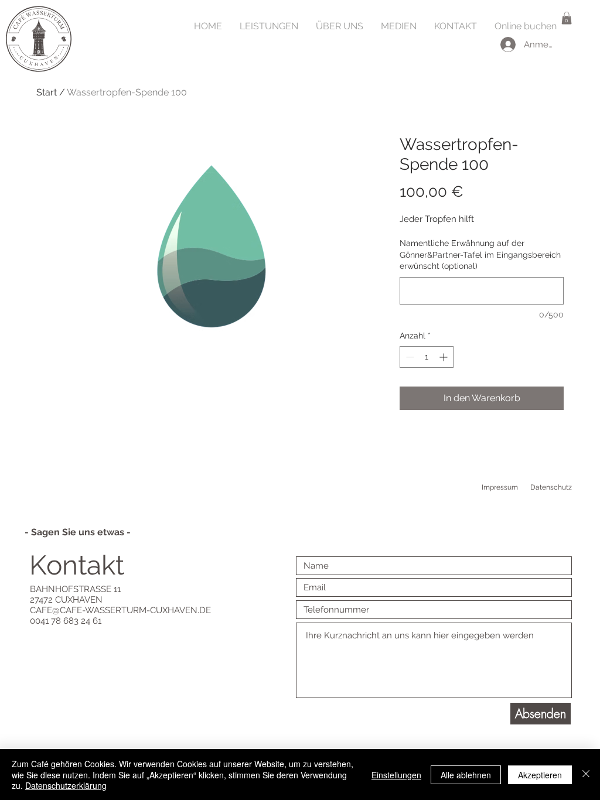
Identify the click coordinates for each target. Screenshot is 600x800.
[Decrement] (408, 357)
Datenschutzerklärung (66, 785)
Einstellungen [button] (396, 775)
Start (46, 92)
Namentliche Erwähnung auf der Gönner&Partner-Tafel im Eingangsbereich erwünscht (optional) (480, 254)
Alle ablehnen (466, 775)
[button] (566, 18)
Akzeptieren (540, 775)
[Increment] (444, 357)
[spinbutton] (426, 357)
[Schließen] (586, 774)
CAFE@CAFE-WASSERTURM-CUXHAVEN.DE (120, 610)
